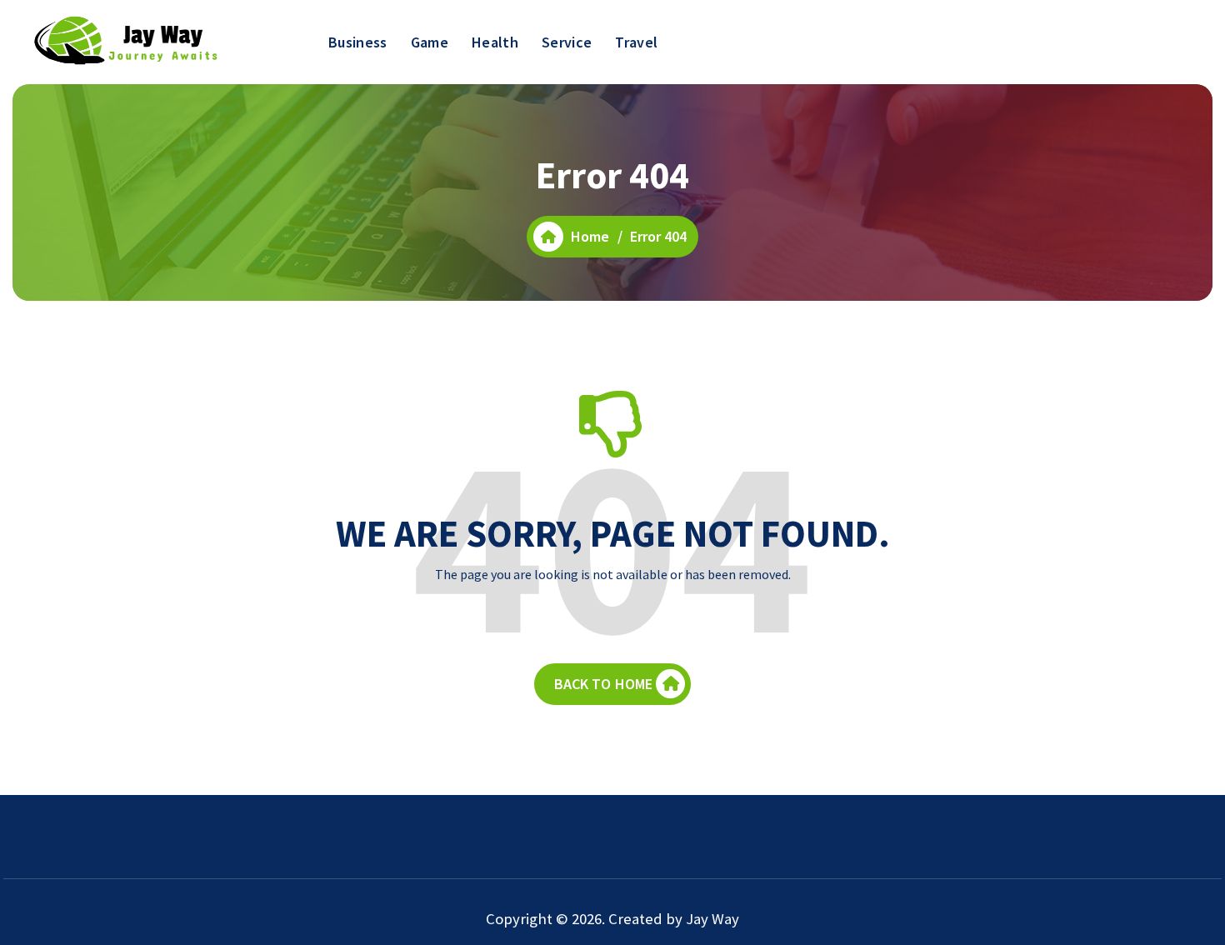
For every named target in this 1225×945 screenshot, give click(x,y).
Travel (636, 42)
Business (357, 42)
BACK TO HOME (603, 683)
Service (567, 42)
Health (495, 42)
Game (429, 42)
